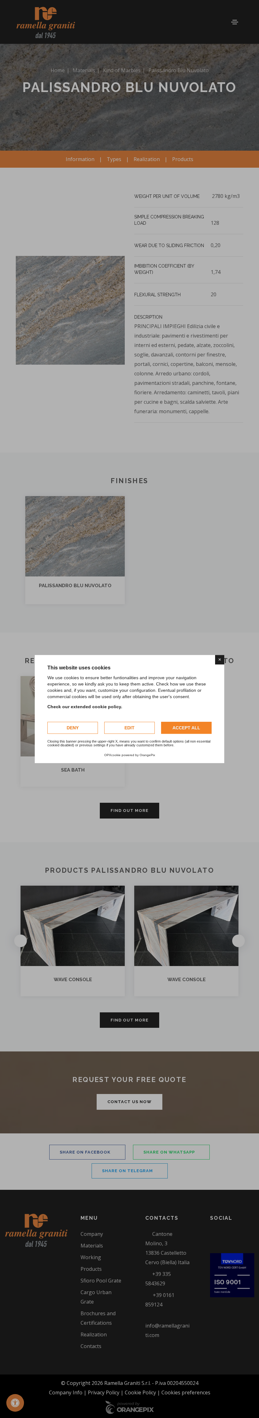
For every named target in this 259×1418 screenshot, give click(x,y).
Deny (73, 727)
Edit (129, 727)
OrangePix (147, 755)
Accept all (186, 727)
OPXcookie (112, 755)
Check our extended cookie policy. (84, 706)
